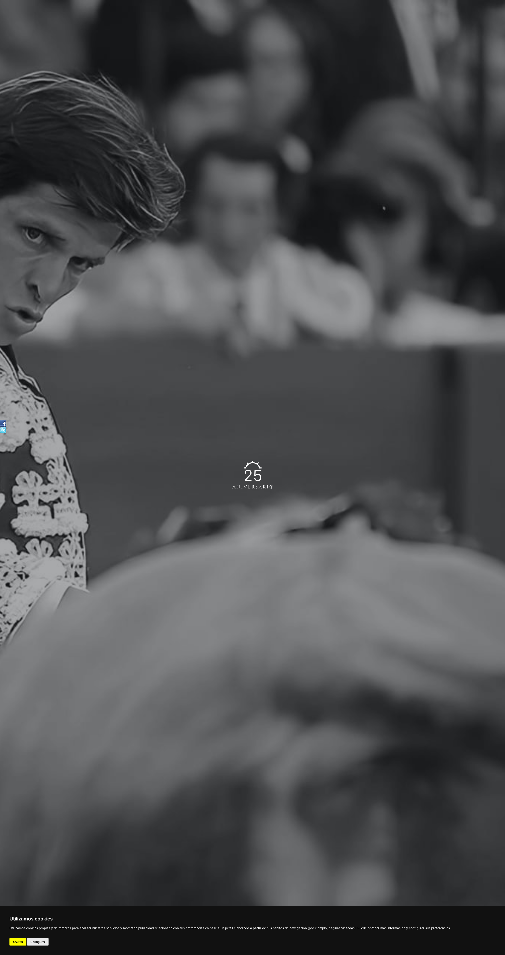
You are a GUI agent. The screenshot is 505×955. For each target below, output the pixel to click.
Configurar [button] (37, 942)
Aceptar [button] (18, 942)
